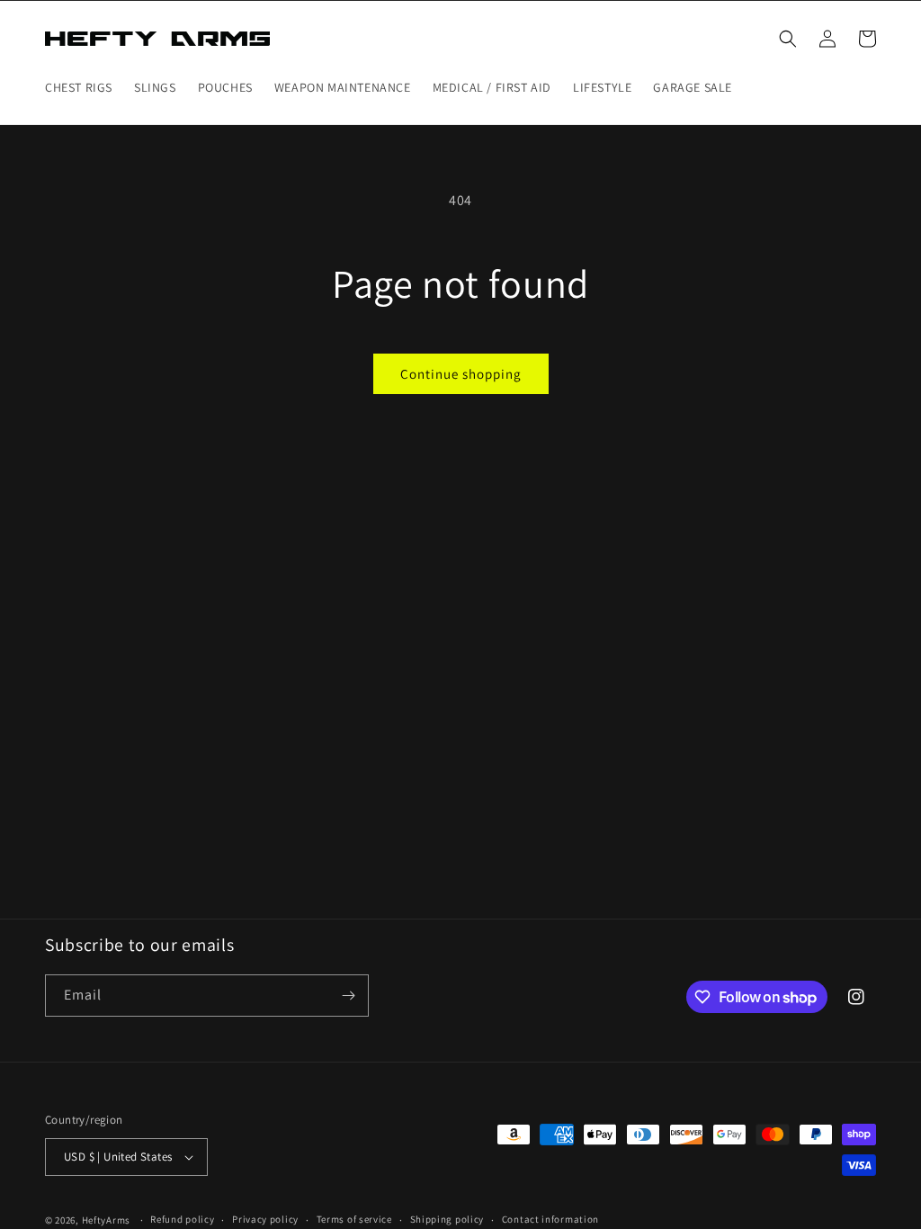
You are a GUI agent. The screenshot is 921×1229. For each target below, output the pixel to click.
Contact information (550, 1219)
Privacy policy (265, 1219)
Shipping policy (447, 1219)
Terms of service (354, 1219)
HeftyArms (106, 1220)
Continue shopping (461, 373)
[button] (788, 38)
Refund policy (182, 1219)
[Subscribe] (348, 995)
